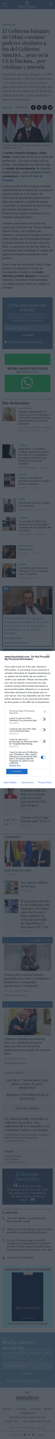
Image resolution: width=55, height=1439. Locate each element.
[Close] (49, 657)
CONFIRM (17, 771)
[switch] (43, 719)
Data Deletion (10, 782)
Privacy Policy (44, 782)
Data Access (27, 782)
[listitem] (27, 712)
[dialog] (27, 719)
